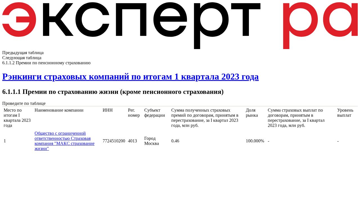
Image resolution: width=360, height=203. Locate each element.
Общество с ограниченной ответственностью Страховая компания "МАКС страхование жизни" (64, 141)
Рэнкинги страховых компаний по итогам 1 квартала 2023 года (130, 76)
